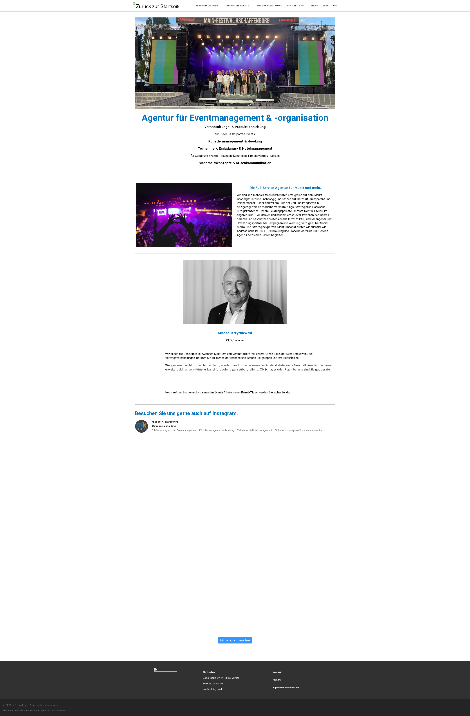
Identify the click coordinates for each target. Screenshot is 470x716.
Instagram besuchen (237, 640)
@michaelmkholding (164, 426)
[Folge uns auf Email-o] (466, 704)
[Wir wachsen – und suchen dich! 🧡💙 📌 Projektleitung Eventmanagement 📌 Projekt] (235, 535)
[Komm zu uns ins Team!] (235, 469)
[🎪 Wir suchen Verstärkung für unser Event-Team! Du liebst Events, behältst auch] (168, 469)
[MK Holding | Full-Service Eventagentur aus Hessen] (156, 5)
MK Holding (19, 705)
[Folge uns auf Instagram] (462, 704)
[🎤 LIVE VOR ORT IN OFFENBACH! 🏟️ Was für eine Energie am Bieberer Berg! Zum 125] (168, 600)
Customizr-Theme (56, 710)
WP (22, 710)
